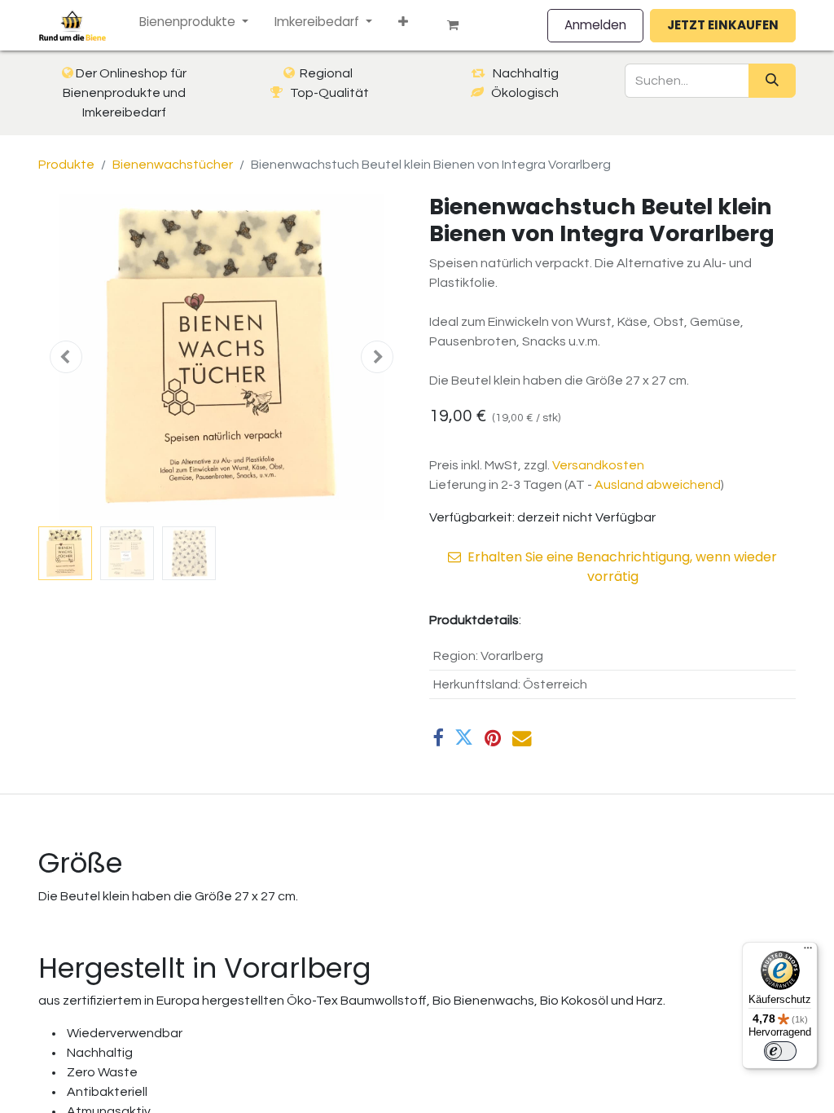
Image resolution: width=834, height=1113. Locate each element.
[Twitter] (463, 737)
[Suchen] (772, 81)
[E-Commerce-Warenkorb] (459, 25)
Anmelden (595, 24)
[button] (66, 357)
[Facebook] (437, 737)
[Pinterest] (493, 737)
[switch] (780, 1051)
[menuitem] (193, 22)
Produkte (66, 164)
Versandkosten (598, 465)
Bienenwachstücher (172, 164)
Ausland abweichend (658, 484)
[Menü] (808, 951)
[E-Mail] (521, 737)
